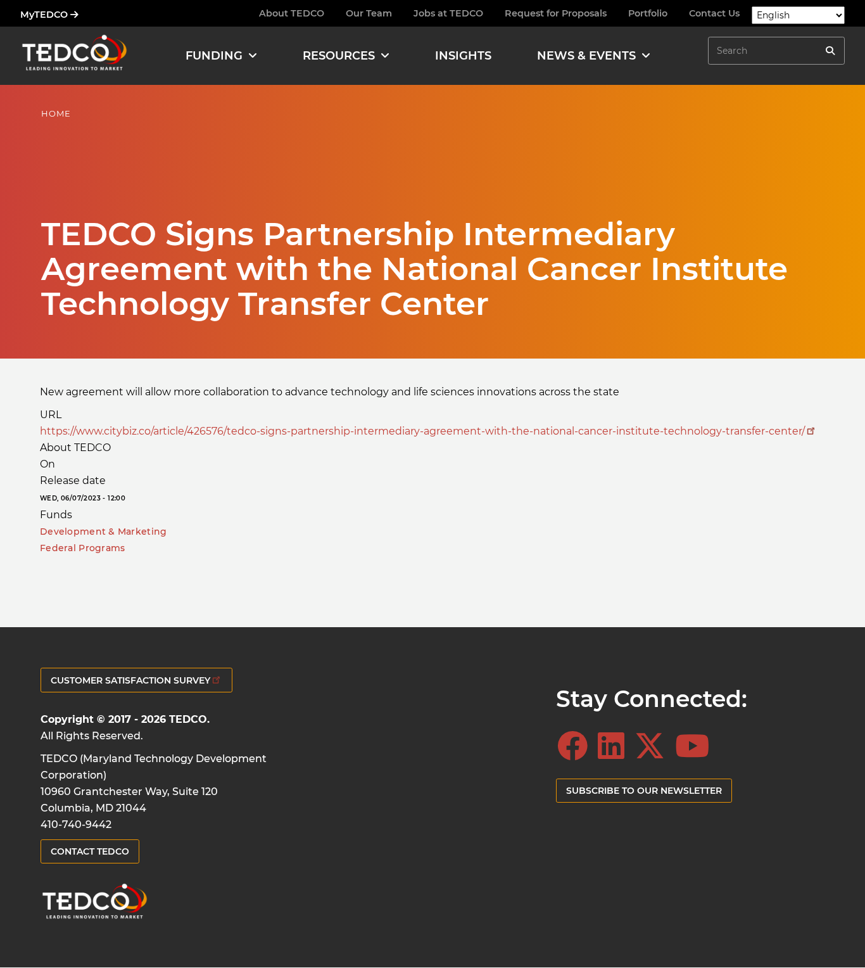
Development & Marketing (103, 531)
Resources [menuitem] (339, 56)
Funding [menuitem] (214, 56)
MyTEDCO (45, 14)
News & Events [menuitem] (586, 56)
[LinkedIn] (615, 746)
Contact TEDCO (90, 851)
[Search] (830, 51)
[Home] (74, 55)
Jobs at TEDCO (448, 13)
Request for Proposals (556, 13)
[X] (653, 746)
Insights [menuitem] (463, 56)
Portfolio (647, 13)
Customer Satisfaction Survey (130, 680)
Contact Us (714, 13)
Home (56, 113)
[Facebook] (576, 746)
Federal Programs (82, 548)
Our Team (369, 13)
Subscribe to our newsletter (644, 790)
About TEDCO (291, 13)
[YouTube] (696, 746)
